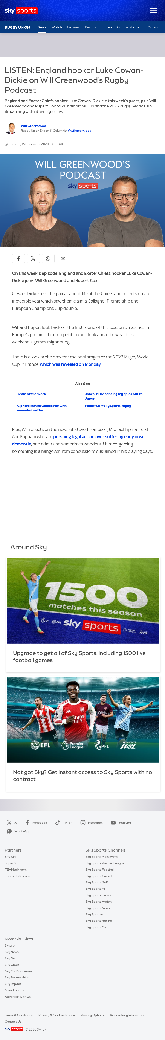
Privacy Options (92, 1015)
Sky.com (11, 945)
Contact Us (13, 1021)
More (152, 27)
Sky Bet (10, 856)
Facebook (39, 822)
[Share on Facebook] (18, 258)
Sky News (12, 951)
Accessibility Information (127, 1015)
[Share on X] (33, 258)
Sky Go (10, 958)
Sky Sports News (98, 907)
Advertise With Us (18, 996)
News (42, 27)
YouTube (124, 822)
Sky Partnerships (17, 977)
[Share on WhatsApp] (48, 258)
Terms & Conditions (19, 1015)
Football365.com (17, 875)
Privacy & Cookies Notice (56, 1015)
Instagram (95, 822)
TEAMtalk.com (16, 869)
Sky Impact (13, 983)
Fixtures (73, 27)
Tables (107, 27)
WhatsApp (22, 831)
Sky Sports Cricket (99, 875)
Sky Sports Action (99, 901)
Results (91, 27)
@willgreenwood (79, 130)
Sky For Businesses (18, 971)
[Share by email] (63, 258)
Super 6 (10, 863)
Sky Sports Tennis (98, 895)
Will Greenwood (33, 126)
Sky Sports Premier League (105, 863)
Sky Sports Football (100, 869)
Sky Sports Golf (97, 882)
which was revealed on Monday (70, 364)
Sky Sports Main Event (102, 856)
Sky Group (12, 964)
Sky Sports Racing (99, 920)
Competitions (128, 27)
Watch (57, 27)
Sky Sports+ (94, 914)
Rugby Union (17, 27)
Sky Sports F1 (95, 888)
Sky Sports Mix (96, 927)
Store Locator (15, 990)
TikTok (67, 822)
